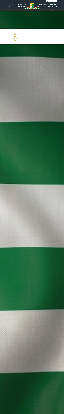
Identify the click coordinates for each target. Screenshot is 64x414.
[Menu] (56, 10)
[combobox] (51, 1)
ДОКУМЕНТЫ (15, 41)
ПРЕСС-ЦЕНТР (15, 35)
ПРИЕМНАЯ (15, 38)
